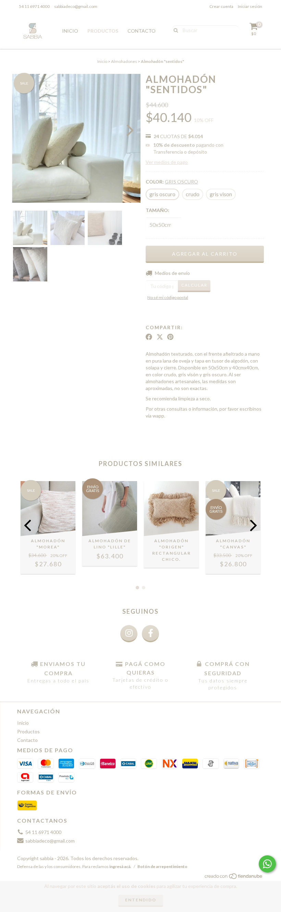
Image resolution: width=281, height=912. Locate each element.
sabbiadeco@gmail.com (75, 6)
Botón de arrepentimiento (162, 866)
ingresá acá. (120, 866)
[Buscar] (174, 29)
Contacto (141, 31)
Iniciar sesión (250, 6)
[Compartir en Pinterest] (170, 336)
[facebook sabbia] (150, 633)
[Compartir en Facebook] (149, 336)
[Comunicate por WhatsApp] (267, 863)
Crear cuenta (221, 6)
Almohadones (124, 61)
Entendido (140, 899)
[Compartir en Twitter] (160, 336)
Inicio (70, 31)
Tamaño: (157, 210)
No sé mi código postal (167, 297)
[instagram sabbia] (128, 633)
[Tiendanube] (234, 877)
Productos (102, 31)
